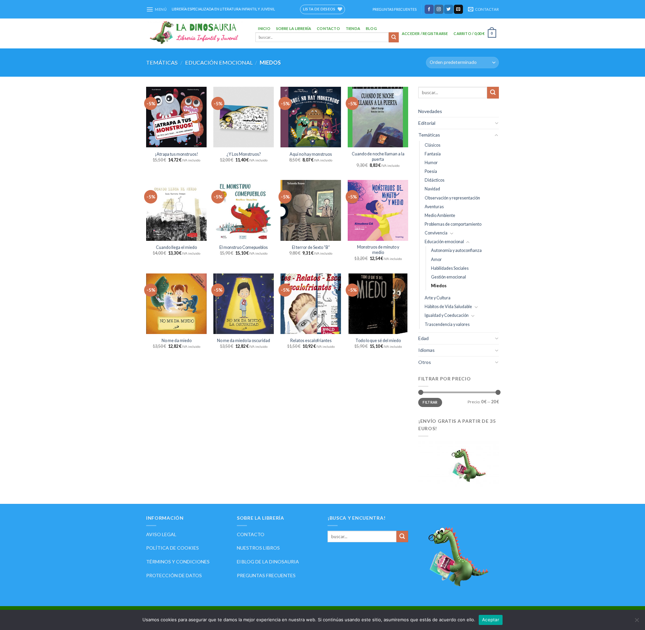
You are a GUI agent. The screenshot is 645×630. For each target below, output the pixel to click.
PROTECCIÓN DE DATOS (174, 575)
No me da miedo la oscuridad (243, 340)
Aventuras (434, 206)
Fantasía (433, 153)
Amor (436, 259)
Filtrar (430, 402)
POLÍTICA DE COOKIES (172, 548)
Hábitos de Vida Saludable (448, 306)
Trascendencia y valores (447, 324)
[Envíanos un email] (458, 9)
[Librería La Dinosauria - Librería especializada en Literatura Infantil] (195, 33)
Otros (424, 362)
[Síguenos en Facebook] (429, 9)
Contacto (328, 28)
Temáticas (162, 62)
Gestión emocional (448, 277)
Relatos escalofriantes (311, 340)
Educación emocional (219, 62)
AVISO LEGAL (161, 534)
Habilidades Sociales (450, 268)
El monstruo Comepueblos (243, 247)
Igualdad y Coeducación (447, 315)
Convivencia (436, 232)
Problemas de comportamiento (453, 224)
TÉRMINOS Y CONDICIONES (178, 561)
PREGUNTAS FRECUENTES (395, 9)
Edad (423, 338)
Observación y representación (452, 197)
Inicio (264, 28)
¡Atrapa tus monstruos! (176, 154)
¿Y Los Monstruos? (243, 154)
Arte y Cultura (437, 297)
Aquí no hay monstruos (311, 154)
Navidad (432, 189)
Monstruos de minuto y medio (378, 250)
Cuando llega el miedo (176, 247)
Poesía (431, 171)
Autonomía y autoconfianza (456, 250)
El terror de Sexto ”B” (311, 247)
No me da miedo (176, 340)
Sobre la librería (293, 28)
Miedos (438, 285)
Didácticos (434, 180)
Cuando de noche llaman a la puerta (378, 156)
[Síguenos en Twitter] (448, 9)
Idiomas (426, 350)
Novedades (430, 111)
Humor (431, 162)
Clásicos (432, 145)
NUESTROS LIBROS (258, 548)
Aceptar (490, 619)
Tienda (353, 28)
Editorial (426, 123)
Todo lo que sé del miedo (378, 340)
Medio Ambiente (440, 215)
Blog (371, 28)
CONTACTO (250, 534)
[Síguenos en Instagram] (438, 9)
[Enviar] (394, 37)
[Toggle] (496, 123)
